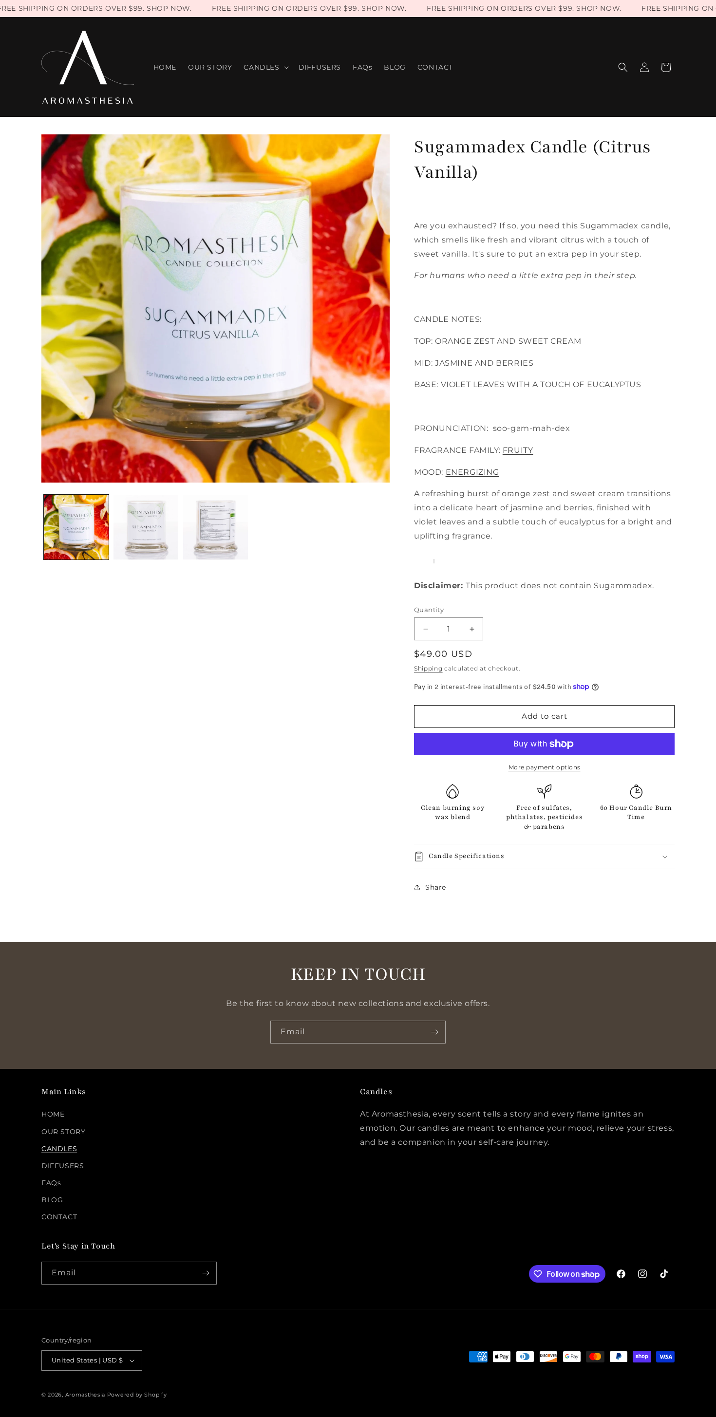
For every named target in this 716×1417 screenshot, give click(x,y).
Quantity (429, 610)
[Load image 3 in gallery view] (215, 527)
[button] (265, 67)
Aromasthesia (85, 1394)
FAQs (51, 1182)
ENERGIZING (472, 472)
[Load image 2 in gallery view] (145, 527)
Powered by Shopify (137, 1394)
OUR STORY (63, 1131)
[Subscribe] (434, 1032)
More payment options (545, 767)
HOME (52, 1114)
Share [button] (435, 887)
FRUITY (518, 450)
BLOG (52, 1199)
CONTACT (59, 1217)
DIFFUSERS (62, 1165)
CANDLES (59, 1148)
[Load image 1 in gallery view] (76, 527)
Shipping (428, 668)
